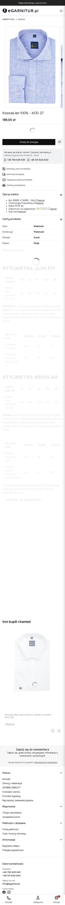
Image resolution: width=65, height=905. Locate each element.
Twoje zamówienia (11, 812)
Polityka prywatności (13, 850)
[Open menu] (61, 10)
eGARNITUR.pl (8, 19)
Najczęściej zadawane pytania (17, 800)
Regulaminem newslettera (46, 762)
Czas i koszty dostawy (14, 833)
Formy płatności (10, 829)
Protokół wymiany (11, 796)
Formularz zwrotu (11, 792)
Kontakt (6, 779)
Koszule (21, 19)
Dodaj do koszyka (29, 142)
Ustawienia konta (11, 817)
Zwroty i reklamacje (12, 783)
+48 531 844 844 (11, 875)
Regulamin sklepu (11, 846)
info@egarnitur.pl (11, 883)
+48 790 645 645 (11, 872)
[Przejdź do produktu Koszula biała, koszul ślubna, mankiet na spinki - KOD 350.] (32, 670)
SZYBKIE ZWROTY (11, 787)
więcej (41, 200)
